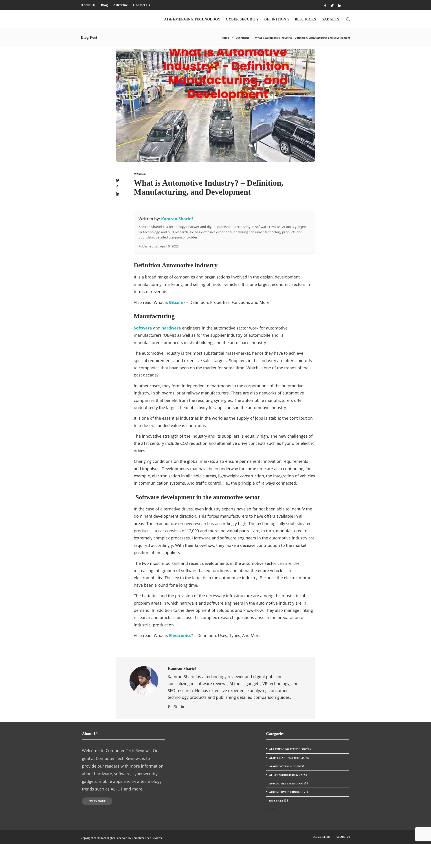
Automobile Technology (288, 783)
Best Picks (305, 19)
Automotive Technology (288, 792)
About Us (88, 5)
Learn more (97, 801)
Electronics (180, 635)
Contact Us (141, 5)
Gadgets (330, 19)
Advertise (120, 5)
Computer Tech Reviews (147, 838)
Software (143, 328)
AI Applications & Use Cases (289, 757)
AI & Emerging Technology (192, 19)
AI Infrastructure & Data (288, 775)
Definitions (242, 37)
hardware (171, 328)
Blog (104, 5)
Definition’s (276, 19)
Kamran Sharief (177, 218)
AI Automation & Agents (286, 766)
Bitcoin (176, 302)
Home (225, 37)
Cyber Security (242, 19)
